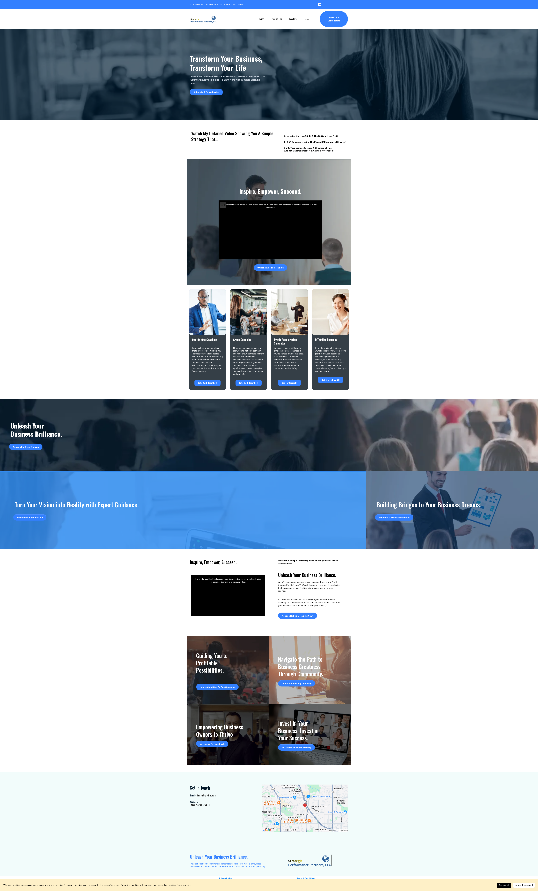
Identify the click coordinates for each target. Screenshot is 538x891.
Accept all (504, 885)
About (307, 19)
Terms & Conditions (306, 878)
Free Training (276, 19)
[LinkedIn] (319, 4)
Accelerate (293, 19)
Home (261, 19)
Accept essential (524, 885)
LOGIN (240, 4)
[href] (305, 808)
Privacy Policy (225, 878)
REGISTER (231, 4)
